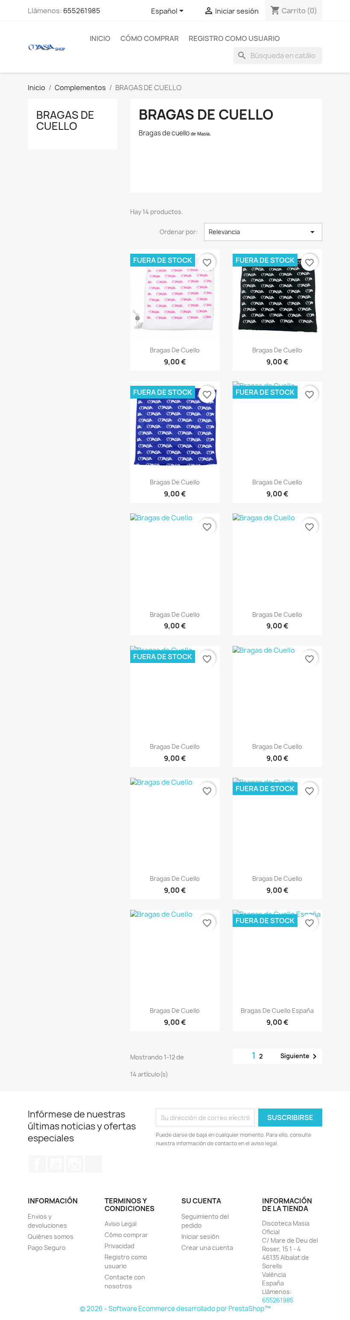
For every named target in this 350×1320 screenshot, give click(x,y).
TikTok (93, 1164)
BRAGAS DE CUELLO (65, 120)
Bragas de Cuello (175, 350)
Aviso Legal (121, 1224)
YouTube (55, 1164)
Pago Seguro (47, 1248)
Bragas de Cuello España (277, 1010)
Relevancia (263, 232)
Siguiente (300, 1056)
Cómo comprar (149, 38)
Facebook (37, 1164)
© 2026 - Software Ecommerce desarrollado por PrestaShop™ (175, 1308)
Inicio (100, 38)
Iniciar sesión (200, 1236)
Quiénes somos (50, 1236)
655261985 (81, 10)
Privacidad (119, 1246)
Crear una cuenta (207, 1248)
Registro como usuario (234, 38)
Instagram (74, 1164)
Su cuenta (201, 1201)
